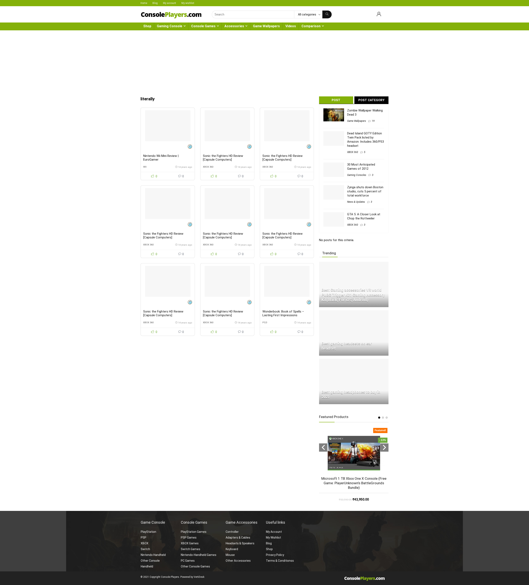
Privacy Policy (275, 555)
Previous (323, 447)
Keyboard (232, 549)
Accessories (234, 26)
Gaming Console (169, 26)
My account (169, 3)
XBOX (144, 543)
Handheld (147, 566)
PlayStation (148, 531)
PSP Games (189, 537)
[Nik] (190, 147)
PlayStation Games (193, 531)
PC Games (188, 560)
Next (384, 447)
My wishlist (187, 3)
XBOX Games (190, 543)
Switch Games (190, 549)
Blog (155, 3)
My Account (274, 531)
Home (144, 3)
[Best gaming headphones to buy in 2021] (353, 360)
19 (373, 121)
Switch (145, 549)
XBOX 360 (208, 167)
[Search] (327, 14)
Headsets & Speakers (240, 543)
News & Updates (356, 201)
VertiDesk (199, 577)
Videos (290, 26)
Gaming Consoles (356, 175)
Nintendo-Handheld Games (198, 555)
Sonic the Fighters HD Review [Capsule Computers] (223, 157)
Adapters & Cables (238, 537)
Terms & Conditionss (280, 560)
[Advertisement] (264, 61)
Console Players (170, 577)
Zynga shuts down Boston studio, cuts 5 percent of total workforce (365, 191)
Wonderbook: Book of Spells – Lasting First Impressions (283, 313)
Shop (147, 26)
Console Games (203, 26)
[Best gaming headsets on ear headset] (353, 312)
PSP (143, 537)
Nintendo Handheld (153, 555)
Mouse (230, 555)
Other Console (150, 560)
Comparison (310, 26)
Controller (232, 531)
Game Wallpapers (266, 26)
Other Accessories (238, 560)
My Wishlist (273, 537)
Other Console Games (195, 566)
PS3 (264, 322)
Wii (145, 167)
